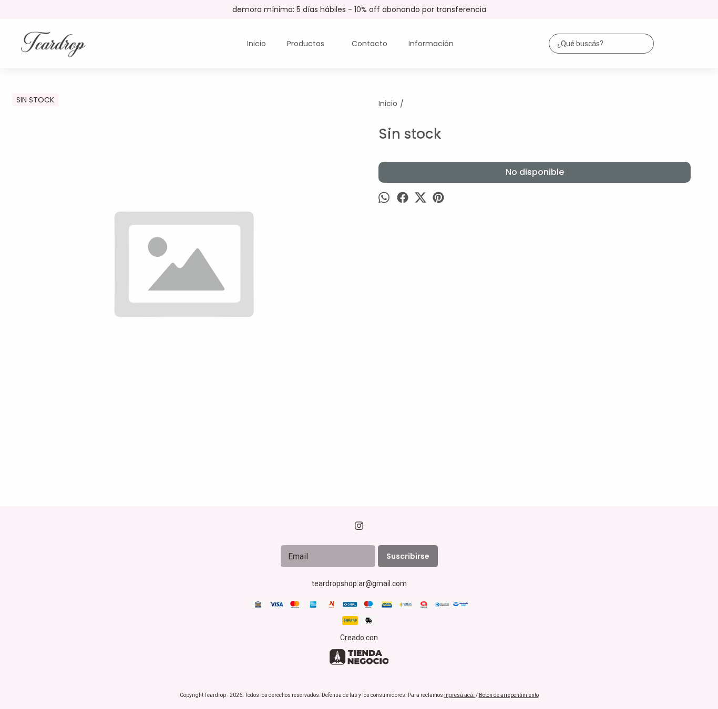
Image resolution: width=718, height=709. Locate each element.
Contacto (369, 43)
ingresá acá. (460, 695)
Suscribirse (407, 556)
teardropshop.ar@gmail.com (359, 583)
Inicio (256, 43)
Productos (305, 43)
